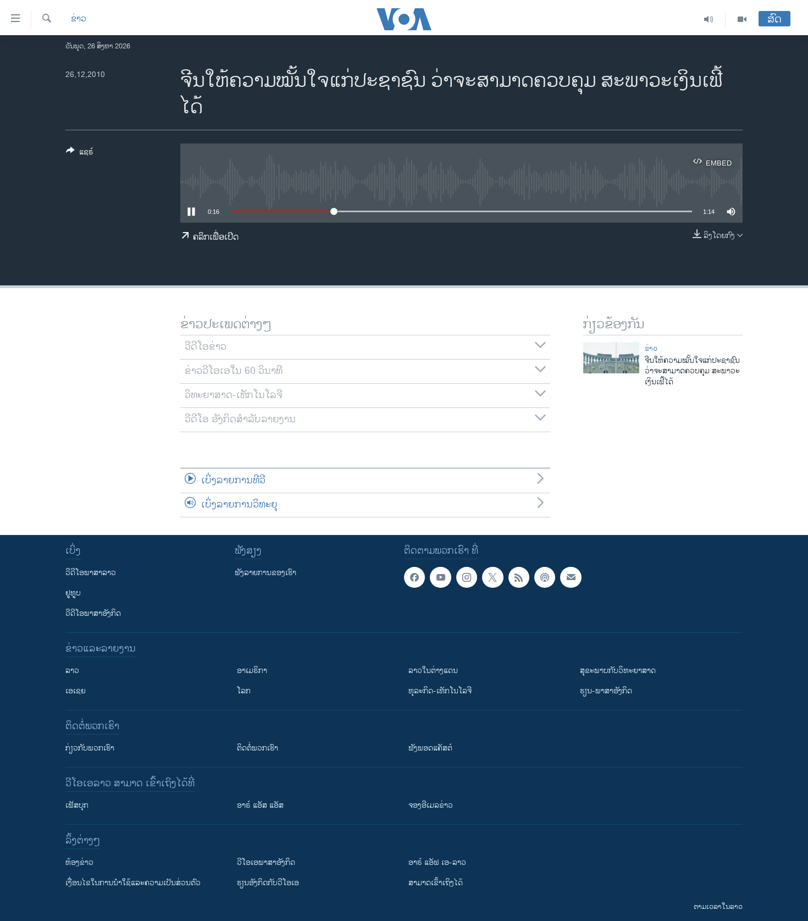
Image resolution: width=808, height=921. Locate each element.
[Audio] (709, 19)
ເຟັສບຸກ (76, 805)
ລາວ (72, 670)
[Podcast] (544, 577)
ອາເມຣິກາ (252, 670)
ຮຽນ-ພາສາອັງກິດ (606, 691)
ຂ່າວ (78, 19)
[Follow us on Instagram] (466, 577)
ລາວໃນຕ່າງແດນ (433, 670)
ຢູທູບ (73, 593)
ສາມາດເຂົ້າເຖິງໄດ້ (435, 883)
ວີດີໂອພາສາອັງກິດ (93, 613)
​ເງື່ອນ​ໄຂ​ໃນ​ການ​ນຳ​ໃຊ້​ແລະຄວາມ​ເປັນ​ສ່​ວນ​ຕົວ (133, 883)
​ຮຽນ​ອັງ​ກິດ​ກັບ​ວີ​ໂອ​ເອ (268, 883)
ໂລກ (244, 691)
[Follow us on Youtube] (440, 577)
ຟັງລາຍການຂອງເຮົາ (265, 572)
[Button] (79, 154)
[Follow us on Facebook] (414, 577)
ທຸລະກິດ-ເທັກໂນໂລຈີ (440, 691)
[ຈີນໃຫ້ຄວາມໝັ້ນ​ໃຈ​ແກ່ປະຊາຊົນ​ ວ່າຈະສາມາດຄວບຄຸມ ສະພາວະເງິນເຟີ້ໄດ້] (611, 357)
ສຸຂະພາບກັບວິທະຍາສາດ (618, 670)
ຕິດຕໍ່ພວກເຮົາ (257, 748)
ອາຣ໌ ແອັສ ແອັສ (260, 805)
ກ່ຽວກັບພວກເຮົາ (89, 748)
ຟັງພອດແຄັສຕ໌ (430, 748)
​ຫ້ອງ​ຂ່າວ (79, 862)
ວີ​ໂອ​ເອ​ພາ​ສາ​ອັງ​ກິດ (266, 862)
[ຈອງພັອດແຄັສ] (570, 577)
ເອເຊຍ (75, 691)
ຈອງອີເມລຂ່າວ (430, 805)
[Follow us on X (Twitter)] (492, 577)
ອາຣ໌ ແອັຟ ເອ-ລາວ (437, 862)
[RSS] (518, 577)
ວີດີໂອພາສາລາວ (90, 572)
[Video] (742, 19)
